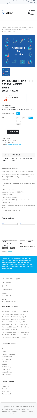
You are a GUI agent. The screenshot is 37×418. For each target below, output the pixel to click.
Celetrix (4, 351)
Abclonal (4, 364)
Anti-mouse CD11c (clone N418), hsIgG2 (14, 337)
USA (18, 113)
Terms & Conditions (8, 394)
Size (3, 117)
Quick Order (5, 286)
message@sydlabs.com (13, 144)
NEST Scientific (6, 374)
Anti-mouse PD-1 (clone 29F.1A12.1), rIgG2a (15, 311)
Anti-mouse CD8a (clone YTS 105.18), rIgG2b (15, 332)
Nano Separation (7, 356)
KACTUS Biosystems (8, 367)
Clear (18, 124)
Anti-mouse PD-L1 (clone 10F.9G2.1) (13, 314)
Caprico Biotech (6, 369)
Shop (9, 27)
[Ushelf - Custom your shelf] (7, 12)
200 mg (25, 117)
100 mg (19, 117)
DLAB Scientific (6, 359)
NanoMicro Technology (8, 354)
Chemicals (17, 27)
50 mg (30, 117)
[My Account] (30, 10)
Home (4, 27)
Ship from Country (8, 113)
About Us (4, 389)
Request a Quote (7, 289)
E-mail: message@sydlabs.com (10, 2)
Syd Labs (5, 349)
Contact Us (5, 386)
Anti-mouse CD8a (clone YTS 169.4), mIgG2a (15, 327)
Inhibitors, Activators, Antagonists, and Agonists (18, 109)
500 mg (19, 121)
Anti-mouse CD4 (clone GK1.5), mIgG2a (14, 322)
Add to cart (14, 131)
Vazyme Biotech (7, 372)
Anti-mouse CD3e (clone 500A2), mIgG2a (14, 317)
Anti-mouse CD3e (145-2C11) (10, 329)
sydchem (13, 97)
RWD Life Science (7, 362)
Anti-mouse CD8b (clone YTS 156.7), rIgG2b (15, 334)
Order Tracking (6, 282)
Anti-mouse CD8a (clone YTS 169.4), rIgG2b (15, 324)
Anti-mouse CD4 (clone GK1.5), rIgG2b (13, 319)
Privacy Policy (6, 391)
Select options (14, 226)
